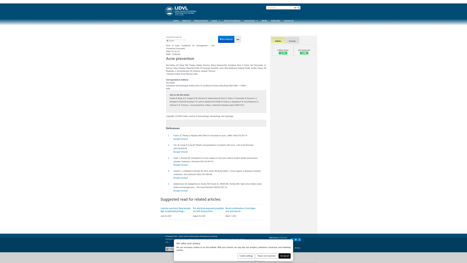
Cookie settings (246, 256)
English (171, 41)
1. (169, 135)
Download (292, 41)
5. (169, 184)
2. (169, 145)
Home (176, 21)
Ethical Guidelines (232, 21)
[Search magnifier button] (298, 7)
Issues (214, 21)
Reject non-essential (266, 256)
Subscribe (275, 21)
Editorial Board (201, 21)
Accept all (284, 256)
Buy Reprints (227, 39)
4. (169, 171)
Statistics (278, 41)
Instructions (249, 21)
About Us (186, 21)
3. (169, 158)
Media (264, 21)
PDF (237, 40)
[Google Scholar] (180, 139)
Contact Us (289, 21)
